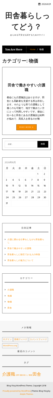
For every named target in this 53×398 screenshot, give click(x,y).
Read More (25, 127)
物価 (10, 302)
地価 (10, 296)
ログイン (7, 339)
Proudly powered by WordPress (17, 391)
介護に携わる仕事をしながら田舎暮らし (26, 241)
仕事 (17, 375)
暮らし (25, 375)
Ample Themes (26, 394)
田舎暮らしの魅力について (20, 260)
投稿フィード (20, 339)
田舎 (10, 308)
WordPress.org (10, 345)
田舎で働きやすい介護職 (26, 87)
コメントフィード (38, 339)
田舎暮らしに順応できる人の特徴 (24, 254)
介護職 (11, 290)
